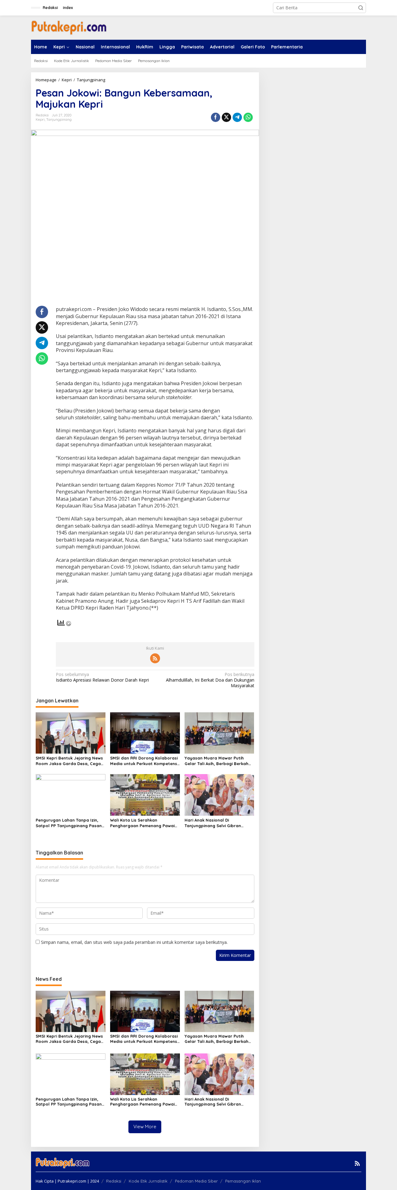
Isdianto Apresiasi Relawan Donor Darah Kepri (102, 677)
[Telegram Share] (237, 117)
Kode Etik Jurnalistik (148, 1181)
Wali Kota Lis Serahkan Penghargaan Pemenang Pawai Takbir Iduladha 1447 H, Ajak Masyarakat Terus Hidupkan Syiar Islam (142, 823)
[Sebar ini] (215, 117)
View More (144, 1126)
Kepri (40, 119)
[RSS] (155, 658)
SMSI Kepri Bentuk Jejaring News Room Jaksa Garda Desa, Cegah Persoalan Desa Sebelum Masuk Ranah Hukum (69, 760)
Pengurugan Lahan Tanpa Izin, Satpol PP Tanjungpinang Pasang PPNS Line (70, 823)
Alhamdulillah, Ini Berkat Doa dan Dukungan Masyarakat (210, 680)
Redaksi (113, 1181)
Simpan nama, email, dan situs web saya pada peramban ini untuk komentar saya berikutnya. (134, 942)
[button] (360, 7)
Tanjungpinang (59, 119)
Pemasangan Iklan (243, 1181)
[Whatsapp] (248, 117)
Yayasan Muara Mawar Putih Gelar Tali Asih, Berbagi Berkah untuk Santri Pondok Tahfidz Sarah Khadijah (216, 760)
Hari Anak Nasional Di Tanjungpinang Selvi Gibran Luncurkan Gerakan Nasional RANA (214, 823)
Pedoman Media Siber (196, 1181)
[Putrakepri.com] (69, 27)
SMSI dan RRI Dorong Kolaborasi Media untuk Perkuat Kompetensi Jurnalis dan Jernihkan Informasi (144, 760)
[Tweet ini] (226, 117)
